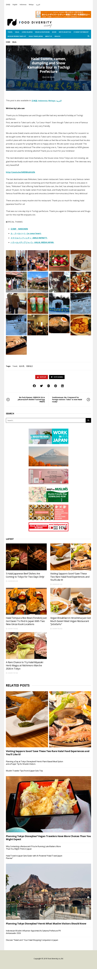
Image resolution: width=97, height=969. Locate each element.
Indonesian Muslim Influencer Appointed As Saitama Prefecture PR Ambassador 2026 (33, 931)
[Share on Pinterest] (55, 386)
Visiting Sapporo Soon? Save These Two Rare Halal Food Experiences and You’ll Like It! (69, 576)
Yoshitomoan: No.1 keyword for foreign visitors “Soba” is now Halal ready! (67, 399)
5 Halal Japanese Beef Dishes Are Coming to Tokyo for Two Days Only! (25, 575)
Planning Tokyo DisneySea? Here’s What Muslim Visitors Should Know (46, 923)
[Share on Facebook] (34, 386)
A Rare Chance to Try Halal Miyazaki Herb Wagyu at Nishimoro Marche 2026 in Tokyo (24, 665)
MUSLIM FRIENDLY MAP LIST (17, 36)
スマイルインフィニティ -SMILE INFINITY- (29, 238)
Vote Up (43, 377)
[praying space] (16, 303)
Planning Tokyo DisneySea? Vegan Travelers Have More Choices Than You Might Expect (48, 838)
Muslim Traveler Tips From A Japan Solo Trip (24, 770)
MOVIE (54, 32)
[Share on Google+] (48, 386)
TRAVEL (10, 32)
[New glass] (59, 282)
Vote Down (58, 377)
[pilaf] (80, 282)
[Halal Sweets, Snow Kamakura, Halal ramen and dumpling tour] (16, 260)
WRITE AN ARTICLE (65, 32)
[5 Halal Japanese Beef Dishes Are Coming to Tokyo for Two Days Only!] (26, 556)
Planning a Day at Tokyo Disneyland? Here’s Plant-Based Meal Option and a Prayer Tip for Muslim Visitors (34, 762)
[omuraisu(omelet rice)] (80, 325)
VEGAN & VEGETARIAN (42, 32)
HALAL (17, 32)
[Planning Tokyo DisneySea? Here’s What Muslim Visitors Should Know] (48, 892)
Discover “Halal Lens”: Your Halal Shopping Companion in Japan (32, 940)
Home (8, 42)
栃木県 (21, 366)
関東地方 (29, 366)
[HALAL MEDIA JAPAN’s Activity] (37, 260)
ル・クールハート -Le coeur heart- (26, 233)
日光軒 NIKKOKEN (19, 229)
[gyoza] (59, 324)
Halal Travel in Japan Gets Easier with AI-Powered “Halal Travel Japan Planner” (34, 857)
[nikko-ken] (37, 325)
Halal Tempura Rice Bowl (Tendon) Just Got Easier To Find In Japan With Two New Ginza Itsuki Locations (26, 621)
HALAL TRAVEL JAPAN (36, 36)
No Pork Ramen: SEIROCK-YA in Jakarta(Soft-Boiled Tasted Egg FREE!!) (31, 399)
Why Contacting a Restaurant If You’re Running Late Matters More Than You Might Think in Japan (33, 847)
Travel (14, 366)
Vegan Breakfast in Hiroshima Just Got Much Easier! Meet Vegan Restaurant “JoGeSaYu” (70, 621)
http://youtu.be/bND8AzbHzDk (20, 172)
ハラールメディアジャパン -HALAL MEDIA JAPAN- (32, 242)
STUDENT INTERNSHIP (81, 32)
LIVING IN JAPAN (27, 32)
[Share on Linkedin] (62, 386)
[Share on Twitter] (41, 386)
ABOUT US (48, 36)
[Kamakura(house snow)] (59, 303)
